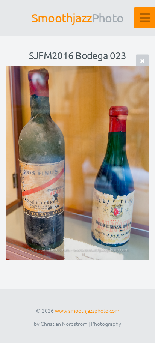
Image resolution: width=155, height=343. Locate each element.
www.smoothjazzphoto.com (87, 310)
